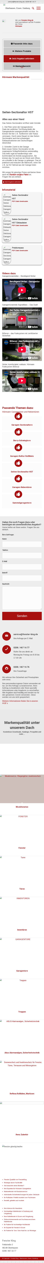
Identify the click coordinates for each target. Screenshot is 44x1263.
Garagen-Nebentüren (22, 487)
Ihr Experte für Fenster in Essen (14, 1227)
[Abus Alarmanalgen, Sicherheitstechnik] (22, 1034)
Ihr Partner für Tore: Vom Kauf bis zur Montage (20, 1230)
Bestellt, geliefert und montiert (14, 1200)
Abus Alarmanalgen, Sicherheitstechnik (22, 1053)
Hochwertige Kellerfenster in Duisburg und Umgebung (18, 1212)
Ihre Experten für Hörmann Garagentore (17, 1188)
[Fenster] (22, 829)
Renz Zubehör (22, 1134)
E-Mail (4, 561)
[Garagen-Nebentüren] (18, 478)
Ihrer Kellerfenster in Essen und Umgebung (18, 1216)
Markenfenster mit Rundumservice (15, 1191)
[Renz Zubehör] (22, 1116)
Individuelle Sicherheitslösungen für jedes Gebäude (21, 1194)
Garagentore (22, 971)
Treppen (22, 1012)
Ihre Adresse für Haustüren (13, 1208)
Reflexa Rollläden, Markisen (22, 1094)
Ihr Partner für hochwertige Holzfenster (17, 1224)
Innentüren (22, 930)
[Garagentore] (22, 952)
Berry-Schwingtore (22, 440)
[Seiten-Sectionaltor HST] (18, 463)
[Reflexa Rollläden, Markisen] (22, 1075)
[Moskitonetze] (22, 789)
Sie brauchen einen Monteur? (14, 1185)
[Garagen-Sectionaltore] (18, 416)
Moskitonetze (22, 807)
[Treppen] (22, 993)
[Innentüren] (22, 911)
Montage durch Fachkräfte (13, 1183)
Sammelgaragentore (22, 503)
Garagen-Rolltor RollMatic (22, 456)
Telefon (5, 550)
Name (4, 539)
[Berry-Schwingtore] (18, 432)
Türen (22, 889)
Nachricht (5, 584)
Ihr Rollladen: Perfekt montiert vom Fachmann (19, 1197)
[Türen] (22, 870)
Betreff (4, 573)
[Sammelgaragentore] (18, 494)
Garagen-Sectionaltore (22, 425)
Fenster (22, 848)
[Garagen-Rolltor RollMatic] (18, 447)
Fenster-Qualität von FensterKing (15, 1179)
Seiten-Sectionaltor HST (22, 472)
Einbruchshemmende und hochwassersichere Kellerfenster (19, 1220)
